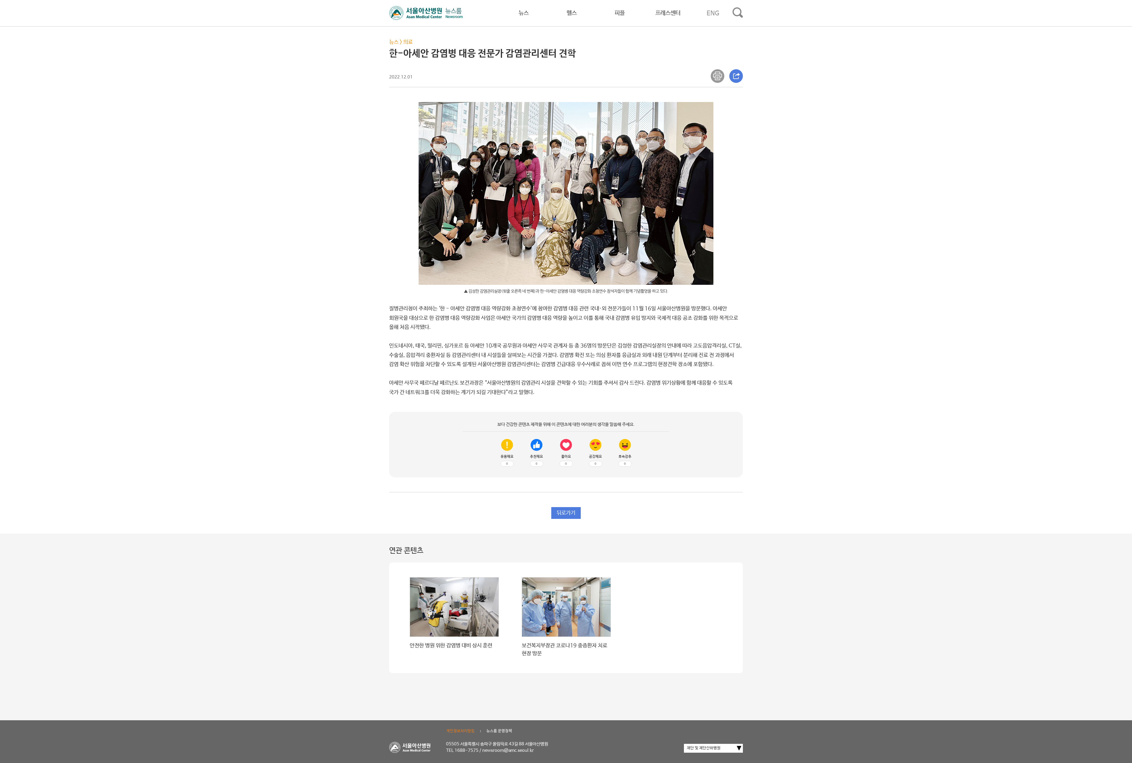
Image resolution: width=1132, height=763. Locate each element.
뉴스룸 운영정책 (499, 731)
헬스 (572, 13)
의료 (408, 42)
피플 (620, 13)
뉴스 (524, 13)
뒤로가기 (566, 513)
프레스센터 (667, 13)
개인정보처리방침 (460, 731)
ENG (713, 13)
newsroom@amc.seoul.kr (508, 750)
